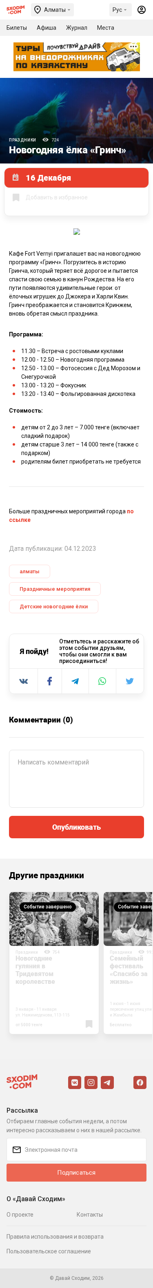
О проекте (20, 1214)
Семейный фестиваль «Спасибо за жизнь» (129, 970)
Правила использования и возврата (55, 1236)
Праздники (22, 140)
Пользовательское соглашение (49, 1251)
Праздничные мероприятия (55, 589)
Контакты (90, 1214)
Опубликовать (76, 827)
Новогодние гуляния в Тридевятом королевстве (35, 970)
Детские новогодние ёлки (54, 606)
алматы (30, 571)
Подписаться (76, 1172)
